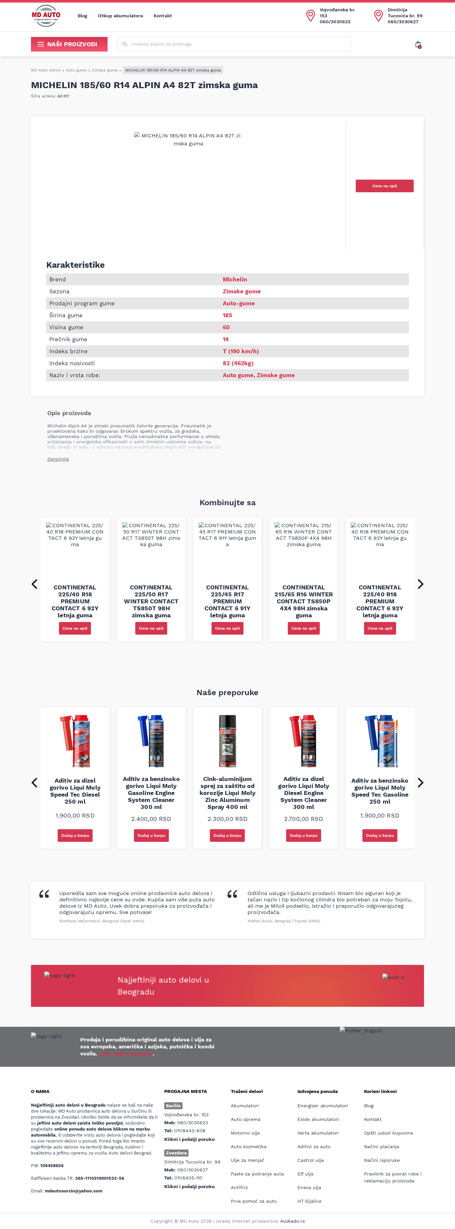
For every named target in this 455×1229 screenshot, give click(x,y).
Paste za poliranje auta (257, 1173)
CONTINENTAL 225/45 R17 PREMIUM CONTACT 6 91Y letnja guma (227, 601)
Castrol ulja (310, 1160)
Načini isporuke (382, 1160)
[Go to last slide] (34, 584)
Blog (82, 15)
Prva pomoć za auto (253, 1201)
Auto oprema (245, 1119)
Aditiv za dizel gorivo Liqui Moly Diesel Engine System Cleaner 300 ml (303, 792)
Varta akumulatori (318, 1133)
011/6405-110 (188, 1177)
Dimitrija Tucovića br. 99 (405, 12)
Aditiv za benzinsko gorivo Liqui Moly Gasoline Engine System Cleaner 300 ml (151, 792)
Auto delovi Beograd (126, 1053)
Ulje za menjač (247, 1160)
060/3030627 (403, 21)
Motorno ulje (245, 1133)
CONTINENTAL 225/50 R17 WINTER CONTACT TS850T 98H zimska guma (151, 601)
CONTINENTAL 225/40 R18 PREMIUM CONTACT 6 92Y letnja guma (75, 601)
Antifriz (239, 1187)
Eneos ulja (309, 1187)
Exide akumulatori (318, 1119)
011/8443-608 (190, 1130)
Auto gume (76, 70)
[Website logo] (46, 15)
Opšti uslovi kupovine (388, 1133)
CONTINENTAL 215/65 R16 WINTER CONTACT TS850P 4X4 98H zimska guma (303, 601)
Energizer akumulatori (322, 1105)
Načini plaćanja (381, 1146)
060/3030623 (335, 21)
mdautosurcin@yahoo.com (73, 1190)
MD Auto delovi (46, 70)
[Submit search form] (125, 44)
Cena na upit (384, 186)
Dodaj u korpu (75, 835)
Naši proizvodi (72, 44)
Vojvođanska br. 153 (337, 12)
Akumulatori (245, 1105)
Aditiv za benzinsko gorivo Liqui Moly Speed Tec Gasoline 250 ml (380, 791)
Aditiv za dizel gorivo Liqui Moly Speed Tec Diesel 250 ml (75, 791)
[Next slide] (421, 584)
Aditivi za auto (313, 1146)
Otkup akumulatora (120, 15)
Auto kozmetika (248, 1146)
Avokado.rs (292, 1221)
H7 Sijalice (309, 1201)
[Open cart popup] (419, 44)
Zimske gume (105, 70)
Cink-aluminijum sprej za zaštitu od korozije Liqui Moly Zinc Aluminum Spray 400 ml (227, 792)
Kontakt (163, 15)
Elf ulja (305, 1173)
